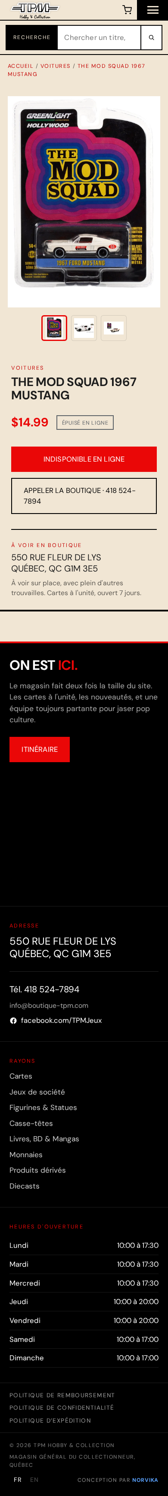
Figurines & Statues (43, 1107)
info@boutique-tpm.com (48, 1005)
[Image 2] (84, 328)
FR (18, 1480)
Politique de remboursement (62, 1395)
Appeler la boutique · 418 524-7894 (80, 496)
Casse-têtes (31, 1123)
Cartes (20, 1076)
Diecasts (24, 1186)
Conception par (118, 1480)
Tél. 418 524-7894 (44, 989)
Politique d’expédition (50, 1420)
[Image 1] (54, 328)
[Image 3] (114, 328)
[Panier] (127, 10)
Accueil (21, 66)
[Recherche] (150, 37)
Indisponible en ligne (84, 459)
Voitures (55, 66)
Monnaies (26, 1154)
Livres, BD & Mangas (44, 1138)
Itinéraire (40, 749)
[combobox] (99, 37)
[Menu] (152, 10)
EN (34, 1480)
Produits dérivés (37, 1170)
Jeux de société (37, 1092)
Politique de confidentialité (61, 1407)
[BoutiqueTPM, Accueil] (35, 10)
